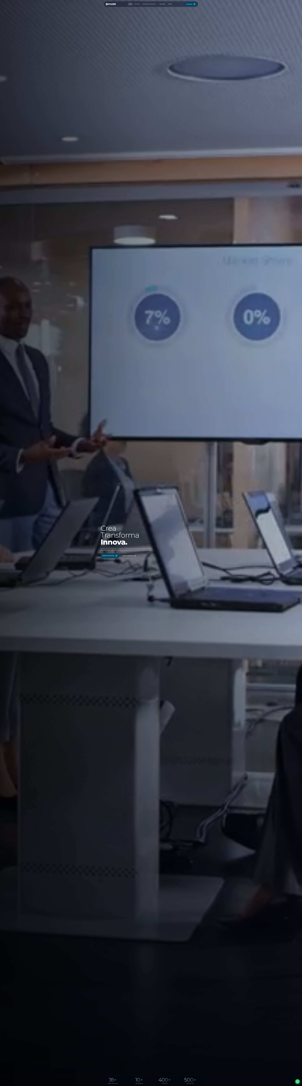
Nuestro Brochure (128, 555)
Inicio (130, 4)
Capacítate (162, 4)
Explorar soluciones (110, 555)
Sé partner (190, 4)
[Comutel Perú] (111, 4)
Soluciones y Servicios (149, 4)
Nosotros (137, 4)
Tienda (170, 4)
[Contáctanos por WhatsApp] (297, 1081)
